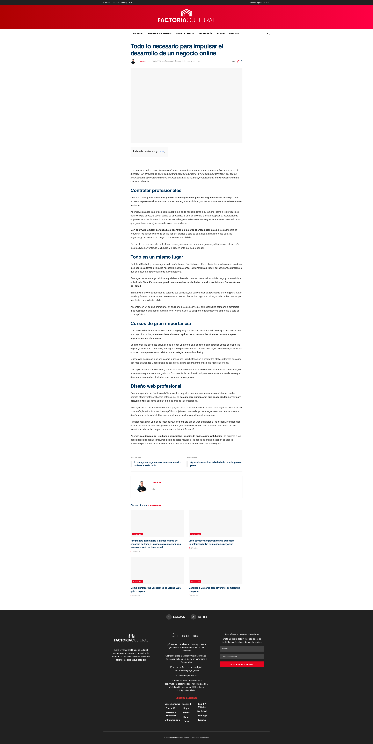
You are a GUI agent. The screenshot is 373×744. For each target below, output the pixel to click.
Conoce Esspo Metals (186, 675)
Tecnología (205, 33)
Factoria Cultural (176, 737)
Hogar (221, 33)
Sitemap (124, 2)
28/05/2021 (156, 61)
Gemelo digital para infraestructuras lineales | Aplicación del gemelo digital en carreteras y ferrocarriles (186, 659)
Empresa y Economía (160, 33)
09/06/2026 (194, 548)
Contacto (115, 2)
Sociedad (138, 33)
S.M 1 (131, 2)
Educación (171, 708)
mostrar (161, 151)
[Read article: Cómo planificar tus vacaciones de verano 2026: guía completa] (157, 570)
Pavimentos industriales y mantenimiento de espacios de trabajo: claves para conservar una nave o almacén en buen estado (156, 544)
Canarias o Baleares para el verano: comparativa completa (214, 589)
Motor (186, 716)
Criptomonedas (172, 703)
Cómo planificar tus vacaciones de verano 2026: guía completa (156, 589)
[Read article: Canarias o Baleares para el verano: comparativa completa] (215, 570)
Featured (186, 703)
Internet (186, 712)
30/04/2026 (136, 595)
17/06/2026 (136, 551)
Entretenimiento (173, 719)
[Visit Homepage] (186, 17)
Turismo (202, 719)
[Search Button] (268, 33)
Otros (233, 33)
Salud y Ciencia (185, 33)
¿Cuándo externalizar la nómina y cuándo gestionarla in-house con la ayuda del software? (186, 647)
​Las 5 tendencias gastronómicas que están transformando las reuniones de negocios (211, 542)
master (143, 61)
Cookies (106, 2)
